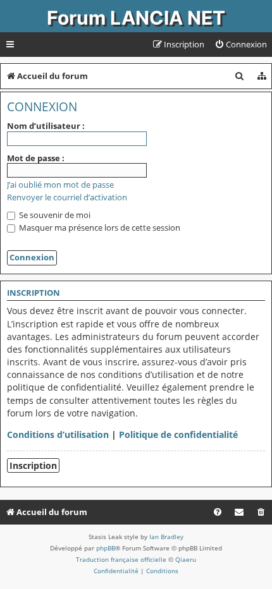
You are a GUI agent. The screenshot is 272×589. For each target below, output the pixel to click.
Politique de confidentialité (178, 434)
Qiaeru (185, 559)
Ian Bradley (166, 536)
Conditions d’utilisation (58, 434)
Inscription (33, 465)
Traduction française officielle (121, 559)
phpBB (105, 547)
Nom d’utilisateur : (46, 125)
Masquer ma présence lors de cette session (98, 227)
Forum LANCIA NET (136, 17)
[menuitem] (240, 44)
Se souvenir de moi (53, 215)
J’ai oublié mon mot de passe (60, 184)
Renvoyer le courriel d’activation (67, 197)
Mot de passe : (36, 158)
